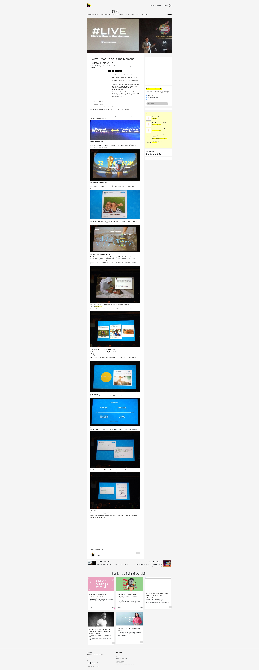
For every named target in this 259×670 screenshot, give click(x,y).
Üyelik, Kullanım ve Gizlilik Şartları (93, 660)
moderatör (154, 118)
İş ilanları (149, 114)
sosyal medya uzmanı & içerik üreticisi (159, 138)
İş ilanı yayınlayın (119, 662)
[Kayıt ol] (169, 103)
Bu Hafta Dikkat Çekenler (153, 97)
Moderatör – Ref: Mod (157, 116)
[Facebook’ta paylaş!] (109, 71)
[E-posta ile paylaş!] (120, 71)
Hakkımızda (89, 657)
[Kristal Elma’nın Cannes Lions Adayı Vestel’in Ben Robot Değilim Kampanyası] (158, 583)
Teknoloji (125, 658)
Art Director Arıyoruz (157, 141)
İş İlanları (169, 14)
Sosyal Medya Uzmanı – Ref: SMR (159, 122)
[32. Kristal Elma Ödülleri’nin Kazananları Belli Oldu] (101, 584)
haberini (135, 80)
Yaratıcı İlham (145, 14)
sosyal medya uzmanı (156, 124)
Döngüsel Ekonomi (105, 14)
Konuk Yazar (99, 554)
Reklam (117, 658)
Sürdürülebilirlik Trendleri (92, 14)
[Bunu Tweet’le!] (113, 71)
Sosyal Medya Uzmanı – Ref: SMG (159, 128)
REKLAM (138, 553)
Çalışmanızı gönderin (120, 661)
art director (154, 142)
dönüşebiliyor (98, 306)
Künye (88, 658)
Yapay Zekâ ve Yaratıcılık (118, 14)
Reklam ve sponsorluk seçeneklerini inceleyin (125, 664)
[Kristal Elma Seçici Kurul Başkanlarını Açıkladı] (129, 618)
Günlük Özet (150, 95)
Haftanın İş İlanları (152, 99)
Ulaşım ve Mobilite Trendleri (132, 14)
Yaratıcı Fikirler (119, 654)
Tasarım (121, 658)
